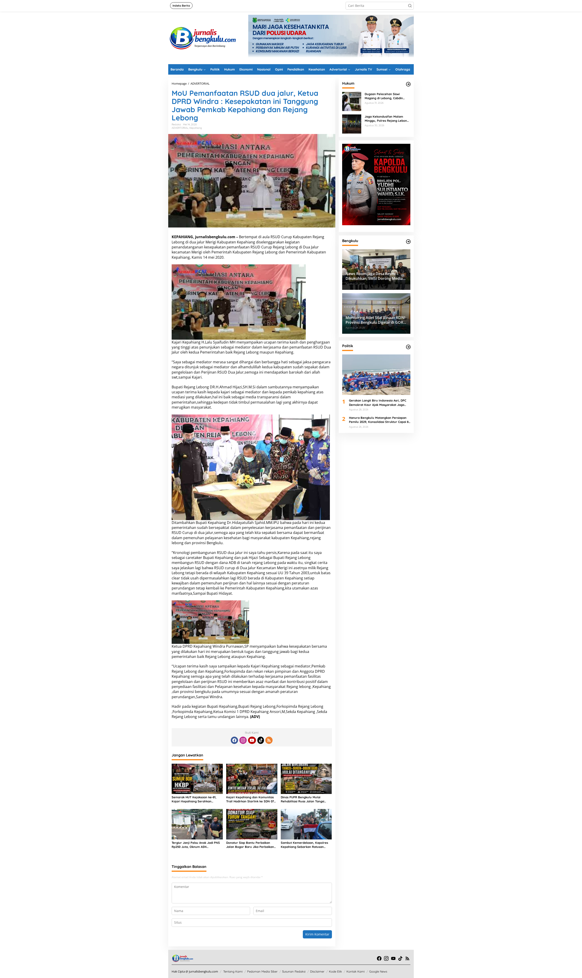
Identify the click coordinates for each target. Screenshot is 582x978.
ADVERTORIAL (180, 127)
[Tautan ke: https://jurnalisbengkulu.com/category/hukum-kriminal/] (408, 84)
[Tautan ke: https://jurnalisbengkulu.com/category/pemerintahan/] (408, 241)
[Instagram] (243, 740)
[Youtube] (252, 740)
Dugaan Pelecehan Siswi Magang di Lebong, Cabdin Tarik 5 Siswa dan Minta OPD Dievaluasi (385, 96)
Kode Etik (335, 971)
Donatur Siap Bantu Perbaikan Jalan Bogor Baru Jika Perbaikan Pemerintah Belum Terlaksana (250, 845)
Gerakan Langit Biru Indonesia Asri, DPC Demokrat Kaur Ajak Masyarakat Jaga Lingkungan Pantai (377, 403)
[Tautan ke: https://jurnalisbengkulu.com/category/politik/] (408, 347)
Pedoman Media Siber (262, 971)
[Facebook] (234, 740)
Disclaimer (317, 971)
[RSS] (269, 740)
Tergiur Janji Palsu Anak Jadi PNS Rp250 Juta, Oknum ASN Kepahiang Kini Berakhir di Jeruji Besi (196, 845)
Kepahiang (195, 127)
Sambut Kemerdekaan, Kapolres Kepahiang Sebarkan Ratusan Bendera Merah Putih (304, 845)
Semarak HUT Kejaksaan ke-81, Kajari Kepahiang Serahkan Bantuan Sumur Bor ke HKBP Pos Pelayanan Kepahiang (196, 799)
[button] (410, 6)
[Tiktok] (260, 740)
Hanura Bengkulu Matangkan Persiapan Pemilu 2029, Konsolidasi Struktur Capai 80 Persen (379, 420)
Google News (378, 971)
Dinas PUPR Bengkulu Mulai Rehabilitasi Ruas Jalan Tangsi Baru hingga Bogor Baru (302, 799)
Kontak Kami (355, 971)
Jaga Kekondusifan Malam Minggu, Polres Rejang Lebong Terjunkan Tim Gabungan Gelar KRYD (387, 119)
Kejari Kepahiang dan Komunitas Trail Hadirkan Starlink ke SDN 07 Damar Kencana (250, 799)
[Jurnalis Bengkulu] (202, 37)
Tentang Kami (233, 971)
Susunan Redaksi (294, 971)
